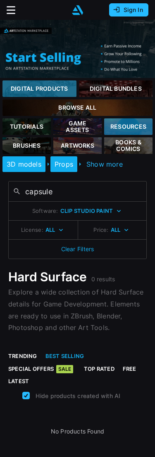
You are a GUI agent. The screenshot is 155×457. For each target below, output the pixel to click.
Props (64, 164)
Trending (22, 356)
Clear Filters (77, 248)
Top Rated (99, 368)
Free (129, 368)
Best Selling (64, 356)
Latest (18, 381)
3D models (24, 164)
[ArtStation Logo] (77, 10)
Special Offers (39, 368)
